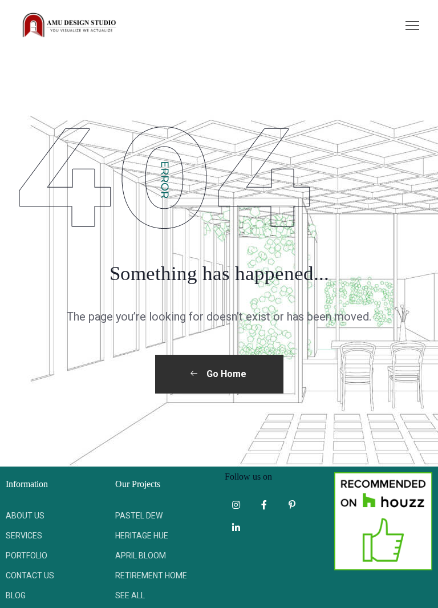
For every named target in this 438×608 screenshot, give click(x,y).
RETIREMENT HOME (151, 575)
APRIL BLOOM (140, 555)
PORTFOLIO (26, 555)
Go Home (225, 373)
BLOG (16, 595)
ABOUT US (25, 515)
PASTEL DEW (139, 515)
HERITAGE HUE (141, 535)
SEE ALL (130, 595)
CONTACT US (30, 575)
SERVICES (24, 535)
